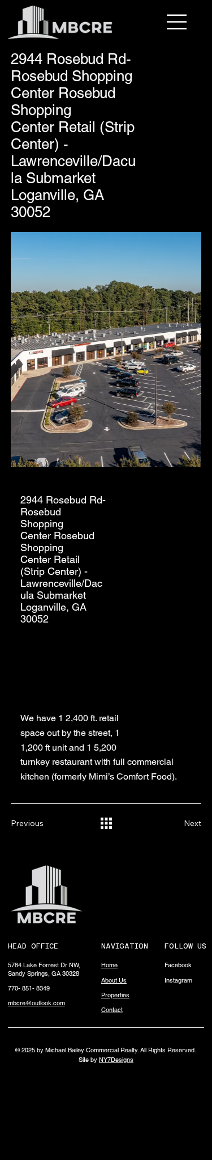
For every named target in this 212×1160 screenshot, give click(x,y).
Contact (112, 1010)
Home (109, 965)
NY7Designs (116, 1060)
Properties (115, 995)
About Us (114, 980)
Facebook (178, 965)
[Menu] (177, 22)
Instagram (178, 980)
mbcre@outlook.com (36, 1003)
